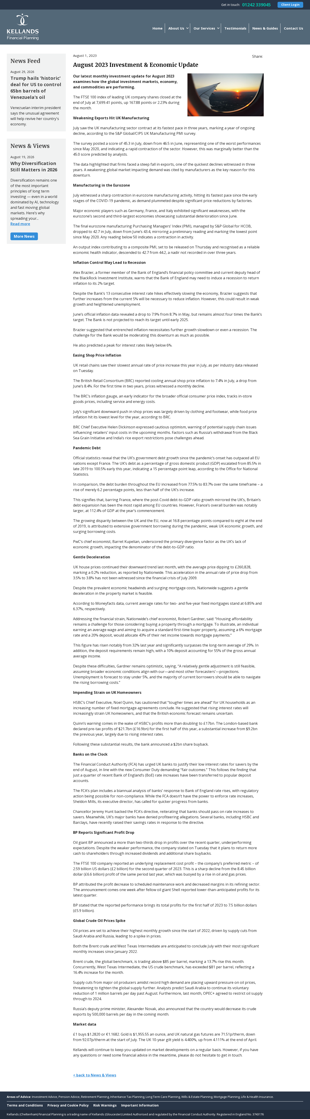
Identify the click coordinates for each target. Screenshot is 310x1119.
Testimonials (235, 28)
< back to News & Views (94, 1075)
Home (157, 28)
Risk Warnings (105, 1105)
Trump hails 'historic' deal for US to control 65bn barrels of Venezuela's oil (35, 87)
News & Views (30, 146)
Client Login (290, 4)
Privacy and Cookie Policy (68, 1105)
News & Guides (265, 28)
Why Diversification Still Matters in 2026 (33, 166)
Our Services (204, 28)
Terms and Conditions (25, 1105)
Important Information (140, 1105)
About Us (176, 28)
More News (24, 236)
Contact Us (293, 28)
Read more (20, 223)
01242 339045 (256, 4)
